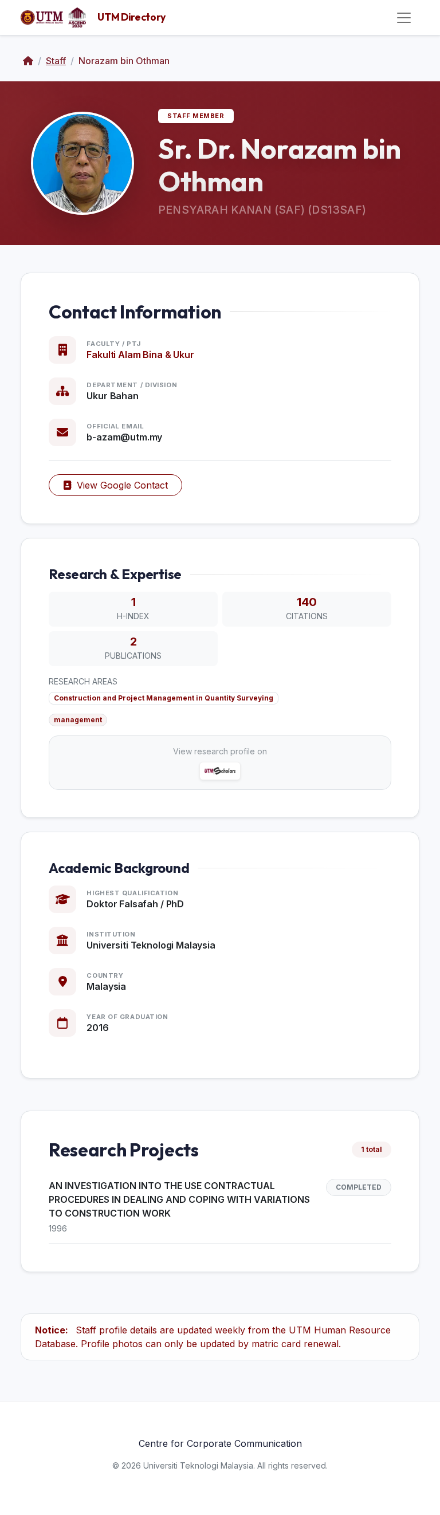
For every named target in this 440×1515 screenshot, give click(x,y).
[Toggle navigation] (403, 18)
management (78, 719)
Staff (56, 60)
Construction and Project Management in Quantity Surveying (163, 698)
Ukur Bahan (112, 396)
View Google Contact (122, 485)
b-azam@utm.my (124, 437)
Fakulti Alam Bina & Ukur (140, 354)
